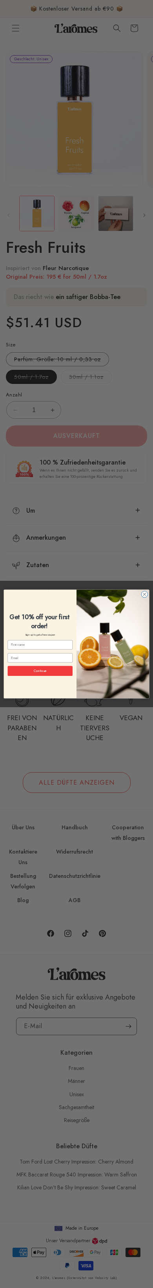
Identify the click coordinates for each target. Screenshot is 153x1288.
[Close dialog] (144, 594)
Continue (40, 670)
